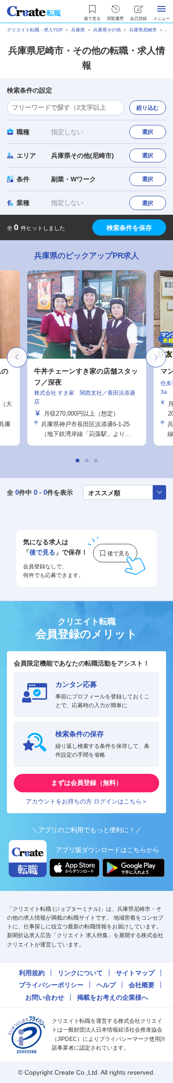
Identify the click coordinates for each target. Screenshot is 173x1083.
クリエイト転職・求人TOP (35, 29)
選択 (147, 132)
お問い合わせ (44, 997)
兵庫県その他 (107, 29)
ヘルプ (106, 985)
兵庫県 (78, 29)
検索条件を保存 (129, 227)
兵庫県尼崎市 (143, 29)
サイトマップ (135, 973)
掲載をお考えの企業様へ (112, 997)
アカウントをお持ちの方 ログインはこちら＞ (87, 801)
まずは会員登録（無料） (86, 782)
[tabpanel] (86, 358)
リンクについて (80, 973)
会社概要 (142, 985)
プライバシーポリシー (51, 985)
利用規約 (32, 973)
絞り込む (148, 108)
